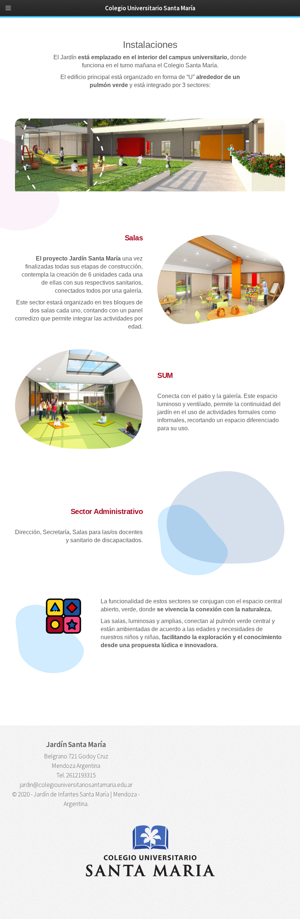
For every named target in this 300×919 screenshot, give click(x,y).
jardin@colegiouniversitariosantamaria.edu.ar (76, 785)
